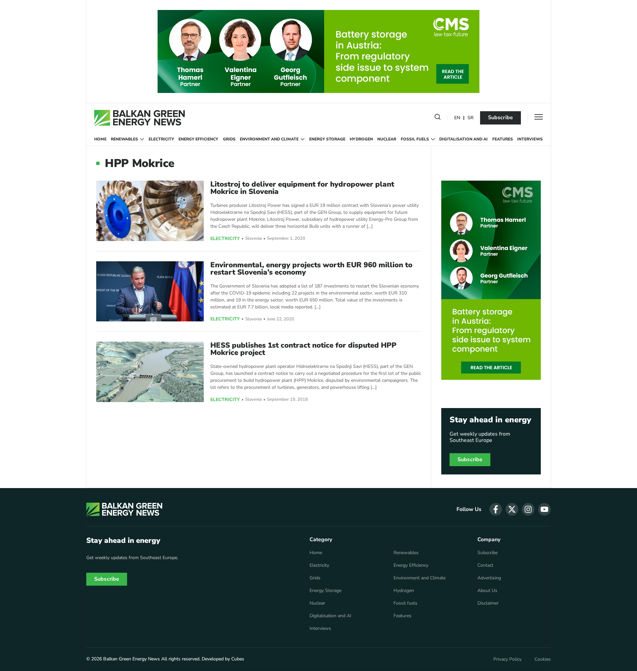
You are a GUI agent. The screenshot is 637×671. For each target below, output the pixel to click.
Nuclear (386, 139)
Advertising (489, 578)
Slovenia (253, 238)
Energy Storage (327, 139)
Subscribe (500, 117)
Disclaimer (488, 603)
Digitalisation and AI (463, 139)
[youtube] (544, 509)
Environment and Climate (269, 139)
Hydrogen (361, 139)
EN (457, 118)
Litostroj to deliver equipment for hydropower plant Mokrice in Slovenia (302, 188)
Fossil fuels (415, 139)
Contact (485, 565)
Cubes (237, 659)
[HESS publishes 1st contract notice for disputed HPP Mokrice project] (150, 372)
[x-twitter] (512, 509)
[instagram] (528, 509)
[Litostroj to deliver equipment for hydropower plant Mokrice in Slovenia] (150, 211)
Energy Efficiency (198, 139)
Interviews (530, 139)
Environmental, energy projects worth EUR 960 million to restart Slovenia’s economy (311, 268)
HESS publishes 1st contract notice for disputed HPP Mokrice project (303, 349)
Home (100, 139)
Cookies (542, 659)
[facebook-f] (495, 509)
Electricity (161, 139)
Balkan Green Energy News (131, 659)
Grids (229, 139)
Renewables (124, 139)
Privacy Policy (507, 659)
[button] (438, 118)
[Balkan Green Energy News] (139, 118)
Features (502, 139)
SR (470, 118)
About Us (487, 590)
